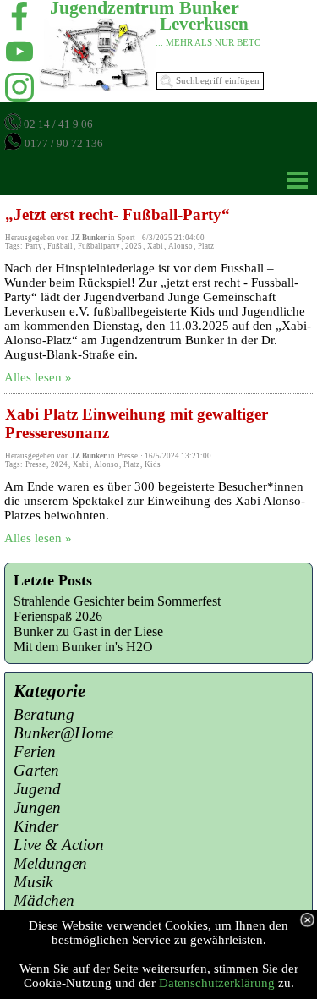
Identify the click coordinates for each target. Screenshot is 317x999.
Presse (35, 464)
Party (33, 246)
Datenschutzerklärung (217, 983)
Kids (153, 464)
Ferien (35, 751)
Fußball (60, 246)
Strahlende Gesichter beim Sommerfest (117, 601)
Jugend (37, 789)
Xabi (155, 246)
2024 (59, 464)
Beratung (44, 714)
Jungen (37, 807)
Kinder (36, 826)
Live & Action (59, 845)
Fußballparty (99, 246)
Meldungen (50, 863)
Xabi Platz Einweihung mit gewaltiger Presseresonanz (136, 423)
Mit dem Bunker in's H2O (83, 646)
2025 (133, 246)
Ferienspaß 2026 (58, 616)
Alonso (180, 246)
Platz (206, 246)
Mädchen (44, 900)
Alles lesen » (38, 377)
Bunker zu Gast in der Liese (88, 631)
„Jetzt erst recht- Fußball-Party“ (117, 214)
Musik (33, 882)
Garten (36, 770)
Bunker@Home (63, 733)
